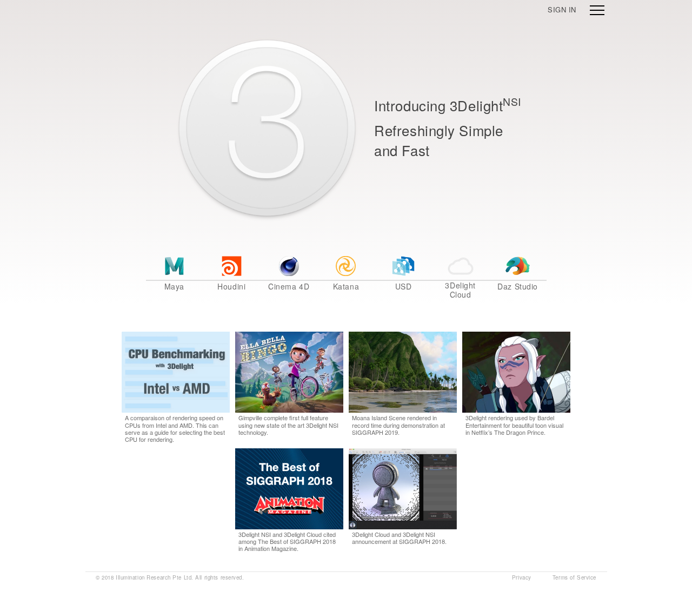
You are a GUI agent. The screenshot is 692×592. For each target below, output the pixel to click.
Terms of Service (574, 577)
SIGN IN (562, 9)
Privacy (521, 577)
